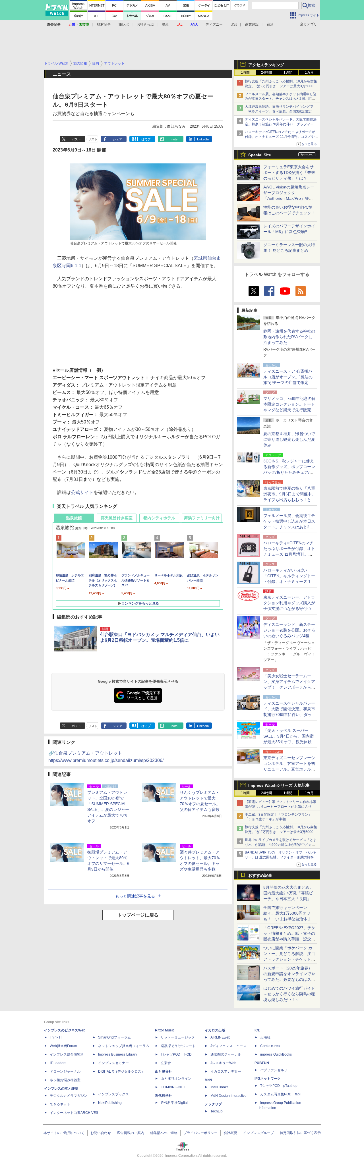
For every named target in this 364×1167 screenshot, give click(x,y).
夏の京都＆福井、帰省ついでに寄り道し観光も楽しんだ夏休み (289, 439)
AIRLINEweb (220, 1037)
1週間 (288, 72)
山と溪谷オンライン (176, 1079)
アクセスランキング (266, 65)
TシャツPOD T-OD (176, 1054)
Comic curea (270, 1046)
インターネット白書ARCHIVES (74, 1113)
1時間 (245, 72)
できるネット (60, 1104)
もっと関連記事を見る (135, 896)
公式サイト (82, 492)
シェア (117, 139)
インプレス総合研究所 (67, 1054)
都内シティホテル (159, 518)
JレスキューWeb (223, 1063)
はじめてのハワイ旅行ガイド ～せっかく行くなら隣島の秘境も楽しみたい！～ (289, 994)
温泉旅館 (74, 518)
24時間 (266, 72)
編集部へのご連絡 (163, 1133)
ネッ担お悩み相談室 (65, 1080)
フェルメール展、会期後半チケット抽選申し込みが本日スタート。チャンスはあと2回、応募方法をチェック (281, 99)
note (174, 139)
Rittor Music (165, 1030)
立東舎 (166, 1063)
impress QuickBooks (276, 1054)
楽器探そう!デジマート (178, 1046)
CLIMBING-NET (173, 1087)
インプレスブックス (113, 1094)
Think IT (56, 1037)
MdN (208, 1080)
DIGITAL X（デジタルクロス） (121, 1071)
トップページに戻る (137, 915)
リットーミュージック (178, 1037)
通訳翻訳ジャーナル (225, 1054)
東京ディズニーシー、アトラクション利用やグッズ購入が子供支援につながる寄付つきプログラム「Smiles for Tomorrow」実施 (289, 608)
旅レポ (124, 24)
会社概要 (230, 1133)
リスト (93, 139)
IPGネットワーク (268, 1079)
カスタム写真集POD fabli (280, 1094)
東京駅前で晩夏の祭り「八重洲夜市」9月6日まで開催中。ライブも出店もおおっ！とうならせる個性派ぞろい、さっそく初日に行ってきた (289, 499)
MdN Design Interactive (228, 1096)
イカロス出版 (215, 1030)
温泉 (165, 24)
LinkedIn (203, 139)
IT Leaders (58, 1063)
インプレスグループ (258, 1133)
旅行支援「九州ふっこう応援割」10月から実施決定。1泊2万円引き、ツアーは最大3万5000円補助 (281, 86)
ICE (257, 1030)
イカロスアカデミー (225, 1071)
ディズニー (214, 24)
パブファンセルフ (274, 1070)
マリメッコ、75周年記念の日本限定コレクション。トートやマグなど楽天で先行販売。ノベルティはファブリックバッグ (289, 409)
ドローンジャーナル (65, 1071)
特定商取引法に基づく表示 (300, 1133)
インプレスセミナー (113, 1063)
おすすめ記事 (260, 875)
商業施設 (252, 24)
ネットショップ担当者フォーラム (123, 1046)
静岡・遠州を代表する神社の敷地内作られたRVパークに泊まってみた (289, 337)
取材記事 (104, 24)
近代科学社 (163, 1096)
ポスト (76, 139)
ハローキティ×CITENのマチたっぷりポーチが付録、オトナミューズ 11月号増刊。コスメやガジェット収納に (281, 137)
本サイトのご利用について (64, 1133)
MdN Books (219, 1087)
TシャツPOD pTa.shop (278, 1086)
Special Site (259, 155)
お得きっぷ (145, 24)
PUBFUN (262, 1063)
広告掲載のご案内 (130, 1133)
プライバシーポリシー (200, 1133)
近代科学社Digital (174, 1103)
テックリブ (213, 1104)
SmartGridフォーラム (114, 1037)
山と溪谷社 (163, 1071)
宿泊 (270, 24)
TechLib (216, 1111)
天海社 (265, 1037)
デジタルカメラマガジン (68, 1096)
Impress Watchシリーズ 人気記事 (279, 785)
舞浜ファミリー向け (202, 518)
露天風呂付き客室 (117, 518)
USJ (234, 24)
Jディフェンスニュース (228, 1046)
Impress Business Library (117, 1054)
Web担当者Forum (63, 1046)
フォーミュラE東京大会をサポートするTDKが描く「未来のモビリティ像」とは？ (289, 172)
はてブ (146, 139)
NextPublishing (110, 1103)
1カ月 (309, 72)
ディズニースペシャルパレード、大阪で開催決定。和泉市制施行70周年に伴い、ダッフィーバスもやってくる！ (281, 124)
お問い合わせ (100, 1133)
